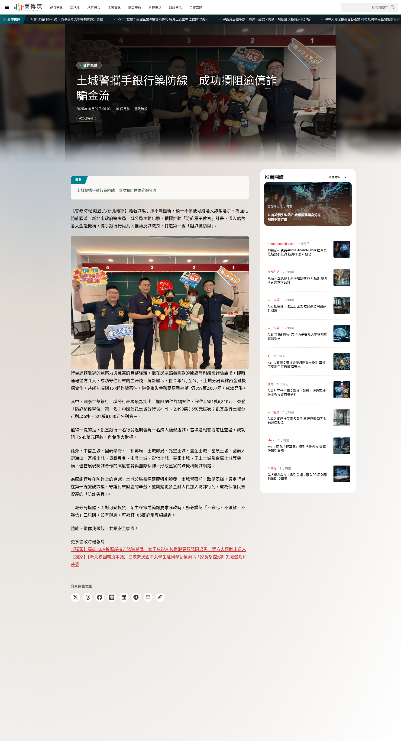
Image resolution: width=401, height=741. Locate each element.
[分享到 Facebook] (100, 597)
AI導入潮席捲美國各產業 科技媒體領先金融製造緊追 (244, 19)
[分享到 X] (76, 597)
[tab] (56, 7)
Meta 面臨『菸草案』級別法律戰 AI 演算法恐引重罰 (334, 19)
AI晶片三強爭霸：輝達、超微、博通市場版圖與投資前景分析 (149, 19)
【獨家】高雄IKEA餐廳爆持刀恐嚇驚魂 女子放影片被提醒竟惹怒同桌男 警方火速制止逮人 (158, 549)
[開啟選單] (7, 7)
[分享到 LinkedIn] (124, 597)
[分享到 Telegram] (136, 597)
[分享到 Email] (148, 597)
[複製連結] (160, 597)
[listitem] (308, 249)
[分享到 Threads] (88, 597)
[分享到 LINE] (112, 597)
